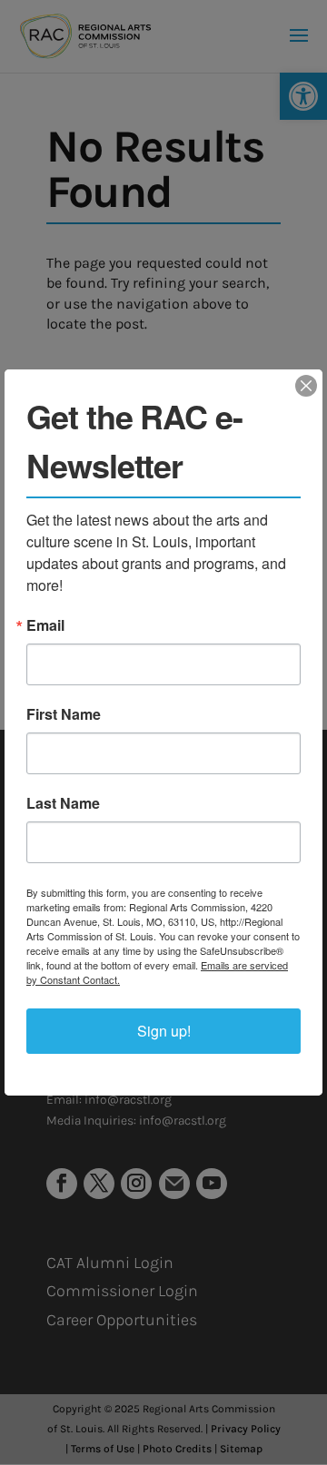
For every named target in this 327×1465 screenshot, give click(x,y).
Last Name (63, 803)
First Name (63, 714)
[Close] (306, 386)
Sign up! (164, 1030)
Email (45, 625)
